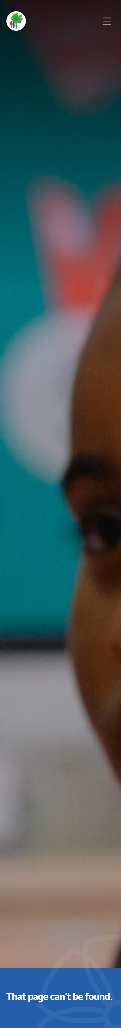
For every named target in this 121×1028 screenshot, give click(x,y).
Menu (106, 21)
